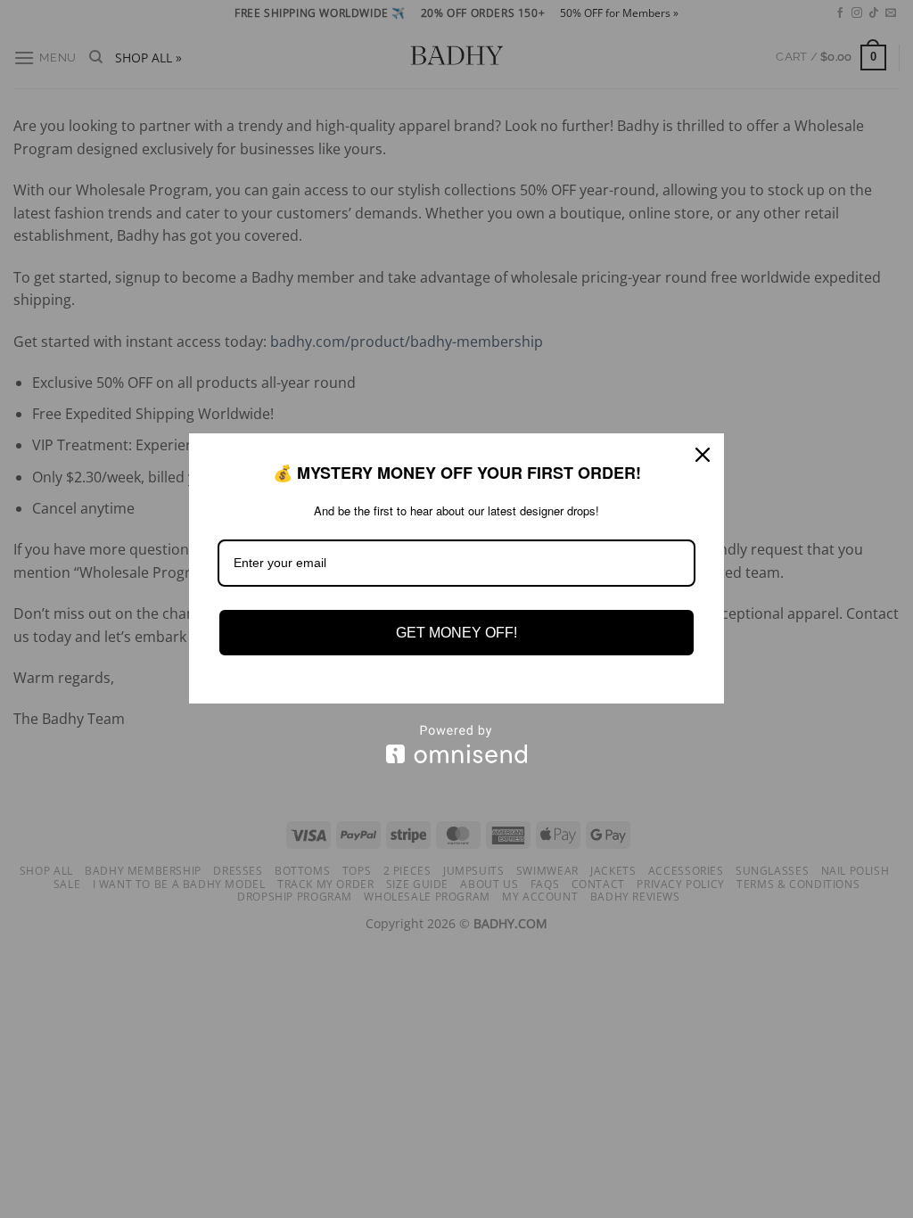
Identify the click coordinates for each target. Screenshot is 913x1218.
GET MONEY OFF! (456, 632)
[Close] (702, 454)
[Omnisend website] (456, 744)
